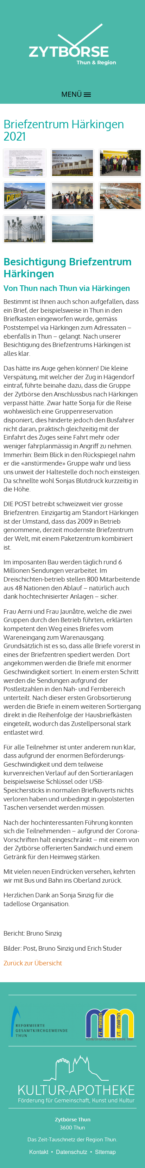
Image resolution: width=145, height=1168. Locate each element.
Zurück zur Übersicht (33, 963)
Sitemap (105, 1152)
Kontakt (38, 1152)
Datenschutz (71, 1152)
